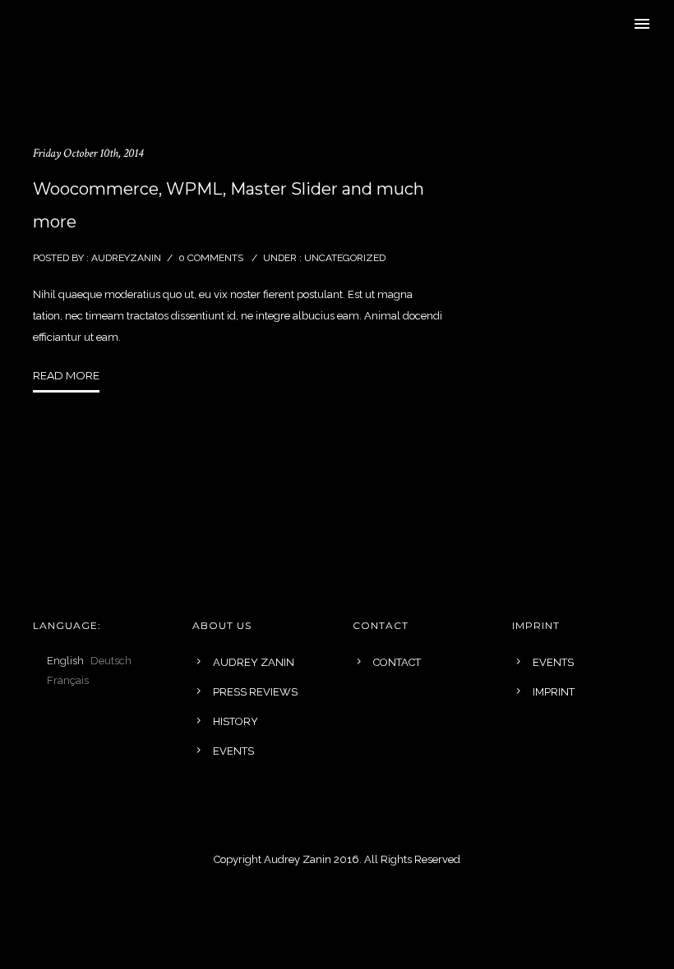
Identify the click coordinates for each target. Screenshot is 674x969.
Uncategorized (343, 258)
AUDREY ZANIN (253, 662)
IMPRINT (554, 692)
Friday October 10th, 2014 (88, 153)
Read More (66, 375)
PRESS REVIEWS (255, 692)
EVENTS (233, 751)
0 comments (210, 258)
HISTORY (235, 721)
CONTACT (397, 662)
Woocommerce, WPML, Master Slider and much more (228, 205)
